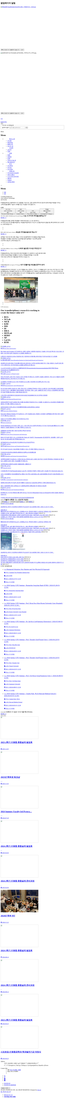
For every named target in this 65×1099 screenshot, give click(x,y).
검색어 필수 (5, 127)
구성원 (11, 148)
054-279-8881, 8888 (15, 1070)
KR (5, 192)
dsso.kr (39, 1090)
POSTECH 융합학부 (10, 1085)
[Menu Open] (1, 185)
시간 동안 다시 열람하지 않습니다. (10, 49)
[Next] (4, 715)
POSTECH (7, 1083)
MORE (3, 217)
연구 (10, 164)
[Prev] (2, 715)
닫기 (22, 49)
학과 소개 (12, 139)
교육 (10, 153)
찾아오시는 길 (8, 1095)
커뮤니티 (12, 171)
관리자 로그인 (6, 1091)
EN (5, 193)
